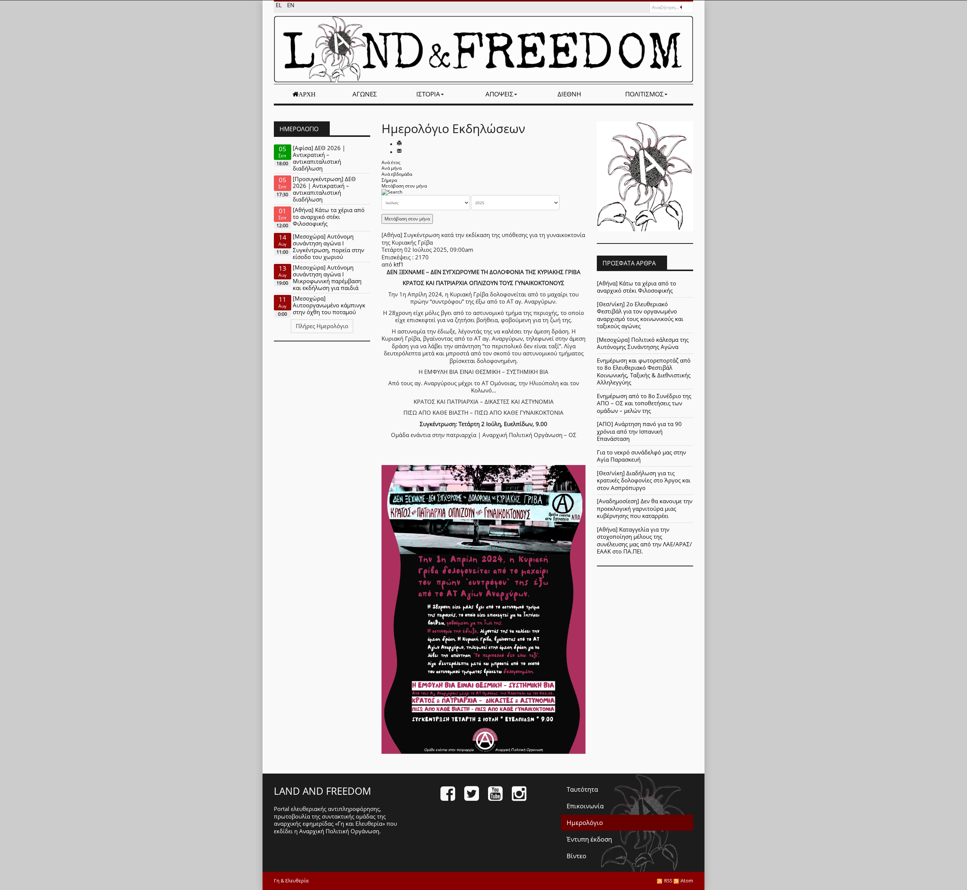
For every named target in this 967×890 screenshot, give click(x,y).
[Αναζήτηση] (392, 192)
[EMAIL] (399, 151)
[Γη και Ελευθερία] (483, 49)
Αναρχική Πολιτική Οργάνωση (339, 831)
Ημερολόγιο (585, 822)
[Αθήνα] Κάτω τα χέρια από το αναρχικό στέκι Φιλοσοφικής (329, 216)
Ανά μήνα (392, 168)
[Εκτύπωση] (399, 143)
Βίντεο (576, 855)
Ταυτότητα (582, 789)
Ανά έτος (391, 162)
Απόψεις (499, 94)
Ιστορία (428, 94)
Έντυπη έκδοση (589, 839)
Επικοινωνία (585, 806)
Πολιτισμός (644, 94)
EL (279, 5)
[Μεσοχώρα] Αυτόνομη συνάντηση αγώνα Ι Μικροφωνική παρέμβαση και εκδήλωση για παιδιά (327, 277)
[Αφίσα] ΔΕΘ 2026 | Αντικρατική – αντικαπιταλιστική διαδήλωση (319, 158)
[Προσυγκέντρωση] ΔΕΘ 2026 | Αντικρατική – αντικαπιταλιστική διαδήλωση (324, 189)
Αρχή (306, 94)
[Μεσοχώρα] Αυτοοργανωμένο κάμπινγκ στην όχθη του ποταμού (329, 305)
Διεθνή (569, 94)
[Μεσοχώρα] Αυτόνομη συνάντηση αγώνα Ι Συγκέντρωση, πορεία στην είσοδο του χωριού (328, 246)
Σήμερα (389, 180)
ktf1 (399, 264)
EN (290, 5)
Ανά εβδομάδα (397, 174)
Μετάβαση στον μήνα (404, 186)
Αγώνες (364, 94)
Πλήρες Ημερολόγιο (322, 326)
